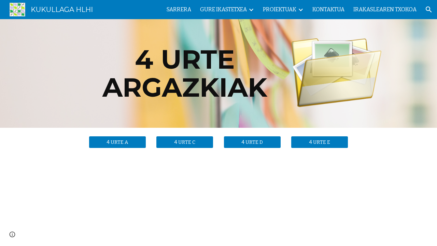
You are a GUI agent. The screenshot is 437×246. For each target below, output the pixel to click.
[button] (429, 9)
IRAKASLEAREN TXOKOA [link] (385, 9)
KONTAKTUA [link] (328, 9)
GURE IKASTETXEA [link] (223, 9)
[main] (185, 73)
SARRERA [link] (179, 9)
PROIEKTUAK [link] (279, 9)
